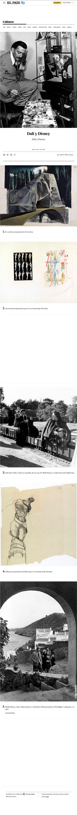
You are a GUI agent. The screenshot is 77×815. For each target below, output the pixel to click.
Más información (11, 796)
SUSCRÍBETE (57, 2)
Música (9, 27)
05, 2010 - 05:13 (38, 149)
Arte (24, 27)
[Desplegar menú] (4, 2)
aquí (47, 796)
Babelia (69, 27)
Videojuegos (57, 27)
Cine (4, 27)
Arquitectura (43, 27)
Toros (64, 27)
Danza (29, 27)
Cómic (50, 27)
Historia (34, 27)
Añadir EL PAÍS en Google (66, 154)
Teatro (14, 27)
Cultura (8, 22)
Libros (20, 27)
